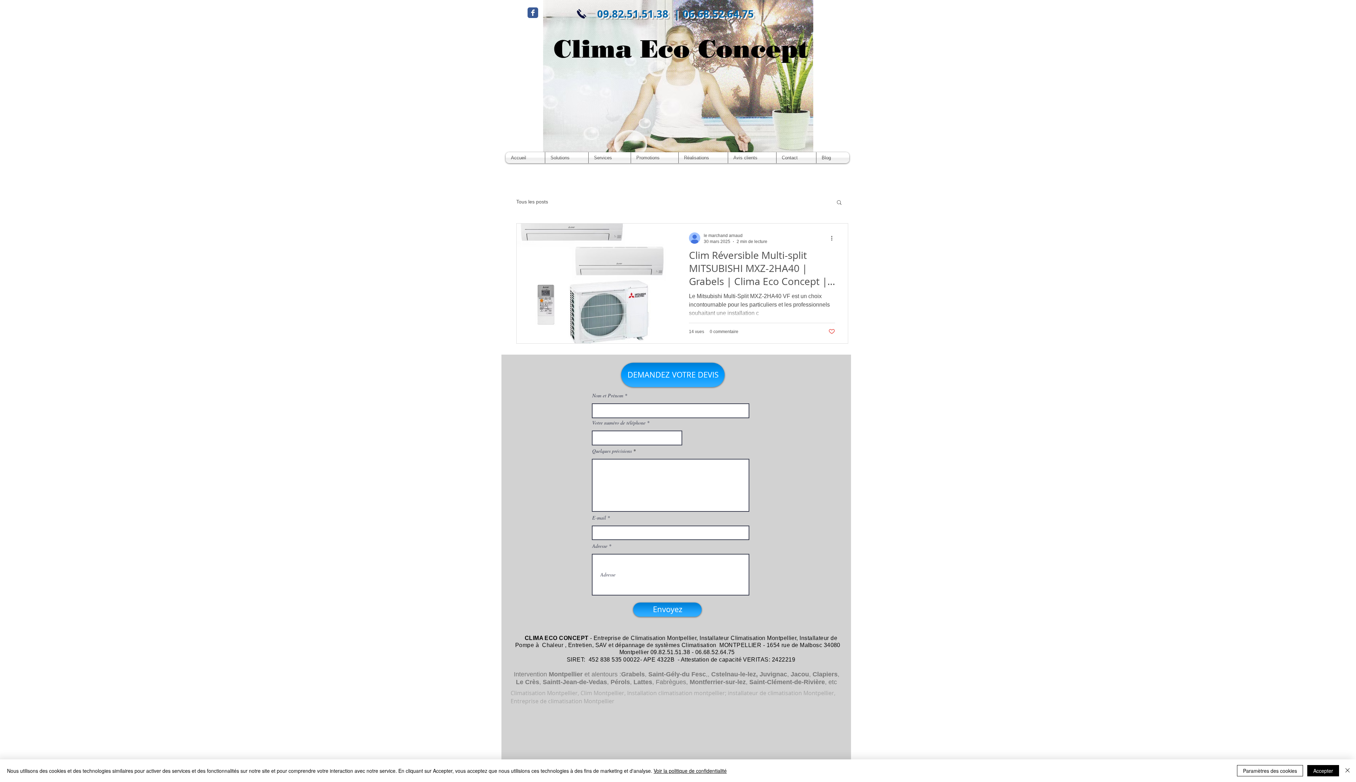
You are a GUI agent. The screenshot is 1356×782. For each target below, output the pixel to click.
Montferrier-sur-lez (718, 682)
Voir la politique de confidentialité (690, 770)
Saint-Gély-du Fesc (677, 674)
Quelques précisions (612, 451)
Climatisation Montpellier (663, 638)
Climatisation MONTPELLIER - (723, 645)
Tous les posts (532, 202)
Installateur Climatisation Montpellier (748, 638)
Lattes (643, 682)
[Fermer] (1347, 770)
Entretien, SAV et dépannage (606, 645)
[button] (839, 203)
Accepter (1323, 770)
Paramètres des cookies (1270, 770)
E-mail (599, 517)
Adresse (599, 546)
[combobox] (637, 438)
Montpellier (566, 674)
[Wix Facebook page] (533, 12)
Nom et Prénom (607, 395)
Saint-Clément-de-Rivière (787, 682)
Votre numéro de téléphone (619, 422)
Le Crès (527, 682)
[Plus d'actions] (834, 238)
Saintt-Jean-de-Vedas (575, 682)
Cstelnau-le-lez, (734, 674)
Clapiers (825, 674)
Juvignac (773, 674)
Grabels (633, 674)
